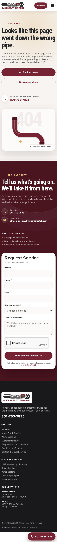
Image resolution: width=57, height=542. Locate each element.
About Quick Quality (11, 433)
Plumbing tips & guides (12, 448)
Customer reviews (10, 440)
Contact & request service (13, 452)
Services (5, 429)
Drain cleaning (8, 468)
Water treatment (9, 479)
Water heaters (8, 472)
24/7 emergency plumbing (14, 464)
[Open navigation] (52, 5)
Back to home (30, 72)
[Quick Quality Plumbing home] (12, 5)
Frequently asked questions (14, 444)
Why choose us (8, 437)
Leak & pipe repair (10, 475)
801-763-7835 (29, 365)
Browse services (28, 82)
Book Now (41, 5)
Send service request (26, 355)
